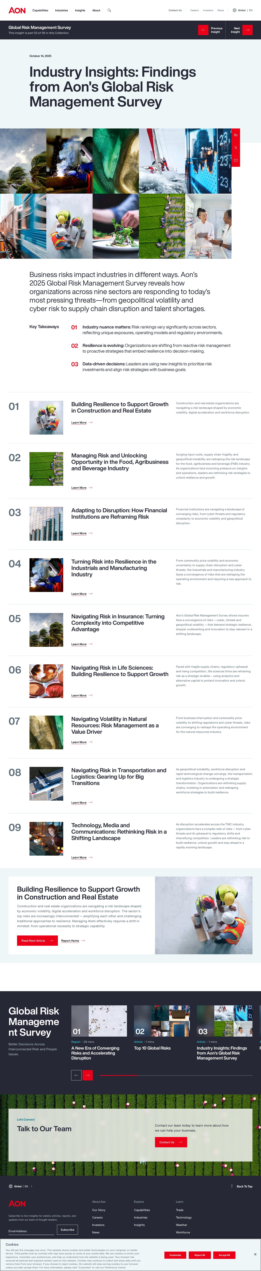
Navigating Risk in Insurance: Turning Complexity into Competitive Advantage (118, 622)
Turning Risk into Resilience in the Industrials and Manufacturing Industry (113, 567)
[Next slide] (88, 1075)
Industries (61, 10)
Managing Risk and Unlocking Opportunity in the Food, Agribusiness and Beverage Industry (119, 461)
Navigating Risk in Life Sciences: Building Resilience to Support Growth (119, 670)
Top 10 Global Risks (152, 1047)
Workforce (183, 1232)
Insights (80, 10)
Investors (208, 10)
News (221, 10)
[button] (37, 940)
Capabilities (40, 10)
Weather (181, 1225)
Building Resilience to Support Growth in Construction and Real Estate (119, 407)
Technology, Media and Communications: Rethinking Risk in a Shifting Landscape (119, 831)
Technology (184, 1217)
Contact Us (175, 10)
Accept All (224, 1255)
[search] (109, 10)
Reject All (200, 1255)
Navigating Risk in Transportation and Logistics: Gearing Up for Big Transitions (118, 776)
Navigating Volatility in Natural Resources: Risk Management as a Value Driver (115, 725)
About (96, 10)
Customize (175, 1255)
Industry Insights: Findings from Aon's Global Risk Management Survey (222, 1052)
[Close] (255, 1254)
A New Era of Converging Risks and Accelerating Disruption (95, 1052)
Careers (194, 10)
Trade (179, 1210)
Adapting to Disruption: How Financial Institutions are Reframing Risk (119, 513)
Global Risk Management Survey (40, 27)
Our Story (98, 1210)
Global (245, 10)
